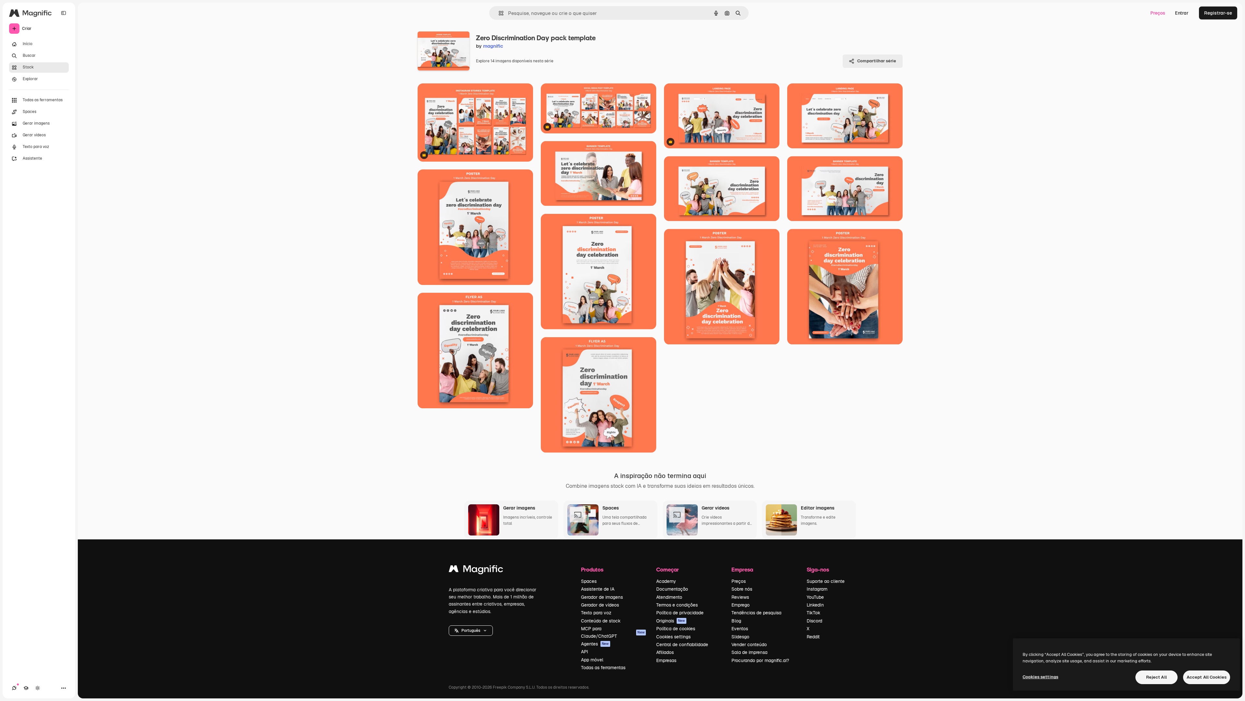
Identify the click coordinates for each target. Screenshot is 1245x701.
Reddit (813, 637)
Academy (666, 581)
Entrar (1182, 13)
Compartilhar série (876, 61)
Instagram (817, 589)
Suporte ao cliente (826, 581)
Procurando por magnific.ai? (760, 660)
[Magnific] (476, 570)
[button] (471, 630)
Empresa (742, 569)
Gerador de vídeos (600, 605)
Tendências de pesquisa (756, 613)
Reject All (1156, 677)
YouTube (815, 597)
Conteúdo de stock (601, 621)
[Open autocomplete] (498, 13)
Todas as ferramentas (603, 667)
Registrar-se (1218, 13)
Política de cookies (675, 629)
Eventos (739, 629)
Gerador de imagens (602, 597)
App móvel (592, 660)
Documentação (672, 589)
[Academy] (26, 688)
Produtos (592, 569)
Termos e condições (677, 605)
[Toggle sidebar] (63, 13)
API (584, 652)
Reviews (740, 597)
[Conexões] (14, 688)
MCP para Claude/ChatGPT (613, 632)
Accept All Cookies (1207, 677)
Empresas (666, 660)
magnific (493, 46)
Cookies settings (673, 637)
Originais (670, 621)
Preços (1157, 13)
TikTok (813, 613)
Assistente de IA (597, 589)
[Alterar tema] (37, 688)
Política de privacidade (680, 613)
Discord (814, 621)
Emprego (740, 605)
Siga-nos (818, 569)
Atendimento (669, 597)
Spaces (589, 581)
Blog (736, 621)
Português (470, 630)
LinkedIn (815, 605)
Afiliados (665, 652)
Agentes (595, 644)
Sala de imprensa (749, 652)
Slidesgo (740, 637)
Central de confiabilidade (682, 644)
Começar (667, 569)
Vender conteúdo (749, 644)
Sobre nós (741, 589)
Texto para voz (596, 613)
